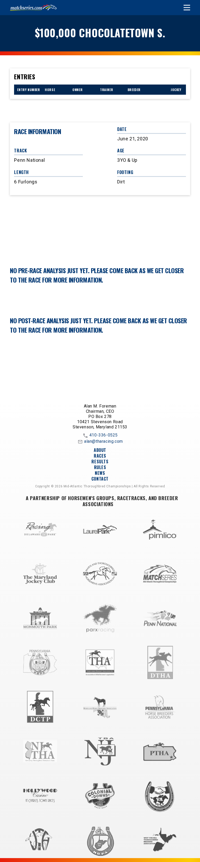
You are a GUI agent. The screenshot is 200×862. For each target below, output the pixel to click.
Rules (100, 467)
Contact (100, 479)
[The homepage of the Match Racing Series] (33, 7)
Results (99, 461)
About (100, 450)
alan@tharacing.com (103, 441)
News (100, 473)
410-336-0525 (103, 435)
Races (100, 456)
